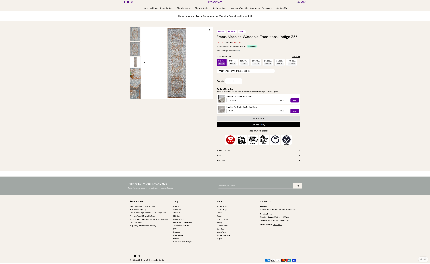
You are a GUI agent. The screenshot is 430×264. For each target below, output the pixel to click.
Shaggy (219, 222)
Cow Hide (220, 229)
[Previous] (171, 2)
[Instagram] (132, 2)
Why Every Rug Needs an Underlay (143, 226)
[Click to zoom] (209, 30)
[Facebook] (124, 2)
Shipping (176, 216)
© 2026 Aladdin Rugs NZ (139, 260)
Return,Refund (178, 219)
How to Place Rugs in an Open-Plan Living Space (148, 213)
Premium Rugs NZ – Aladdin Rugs (142, 216)
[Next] (259, 2)
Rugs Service (178, 235)
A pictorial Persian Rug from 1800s (142, 206)
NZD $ (303, 2)
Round (219, 213)
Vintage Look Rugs (224, 235)
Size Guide (296, 56)
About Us (176, 213)
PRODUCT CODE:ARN (227, 71)
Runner (219, 216)
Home (181, 16)
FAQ (175, 229)
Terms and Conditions (181, 226)
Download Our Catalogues (182, 242)
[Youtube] (128, 2)
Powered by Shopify (156, 260)
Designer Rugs (222, 219)
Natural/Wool (221, 232)
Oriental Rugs (222, 209)
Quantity (220, 81)
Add (294, 100)
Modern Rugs (222, 206)
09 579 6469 (277, 225)
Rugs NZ (176, 206)
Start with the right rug (138, 209)
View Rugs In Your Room (182, 222)
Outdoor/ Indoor (222, 226)
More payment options (258, 131)
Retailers (176, 232)
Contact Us (177, 209)
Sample (176, 239)
